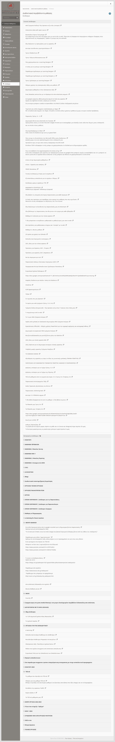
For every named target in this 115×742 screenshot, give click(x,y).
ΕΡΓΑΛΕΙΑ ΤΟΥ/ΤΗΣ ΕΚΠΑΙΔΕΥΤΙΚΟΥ (37, 626)
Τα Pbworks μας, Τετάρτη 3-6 (35, 409)
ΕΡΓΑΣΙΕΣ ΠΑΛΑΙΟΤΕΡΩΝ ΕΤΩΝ (34, 490)
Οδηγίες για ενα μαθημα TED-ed (36, 681)
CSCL (26, 467)
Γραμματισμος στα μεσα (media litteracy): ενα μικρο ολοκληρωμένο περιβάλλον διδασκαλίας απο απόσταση (60, 603)
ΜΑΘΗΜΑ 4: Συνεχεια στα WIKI (35, 463)
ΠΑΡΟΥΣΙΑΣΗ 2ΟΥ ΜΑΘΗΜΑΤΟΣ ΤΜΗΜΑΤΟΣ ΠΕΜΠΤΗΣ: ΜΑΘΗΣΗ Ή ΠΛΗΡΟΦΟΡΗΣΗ (51, 363)
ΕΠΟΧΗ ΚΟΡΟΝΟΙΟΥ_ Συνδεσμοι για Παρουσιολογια (41, 504)
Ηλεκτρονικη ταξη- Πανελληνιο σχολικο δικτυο (40, 644)
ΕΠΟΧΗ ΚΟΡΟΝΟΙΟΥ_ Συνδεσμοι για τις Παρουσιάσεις (42, 499)
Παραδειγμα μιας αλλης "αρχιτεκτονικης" (38, 537)
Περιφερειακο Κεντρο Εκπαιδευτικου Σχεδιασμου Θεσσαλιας (44, 266)
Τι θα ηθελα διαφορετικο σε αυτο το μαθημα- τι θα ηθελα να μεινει (46, 400)
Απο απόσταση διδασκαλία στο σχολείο (38, 584)
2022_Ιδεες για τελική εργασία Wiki (36, 340)
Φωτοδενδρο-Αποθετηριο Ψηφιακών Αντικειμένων (41, 639)
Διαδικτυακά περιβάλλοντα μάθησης (39, 8)
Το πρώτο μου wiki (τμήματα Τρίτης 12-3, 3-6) (39, 303)
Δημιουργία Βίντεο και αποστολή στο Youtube (40, 121)
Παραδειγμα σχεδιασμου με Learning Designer (40, 71)
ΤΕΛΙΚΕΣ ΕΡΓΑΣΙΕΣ (30, 729)
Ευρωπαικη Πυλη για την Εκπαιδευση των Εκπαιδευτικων (43, 653)
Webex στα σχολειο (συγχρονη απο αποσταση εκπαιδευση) (44, 649)
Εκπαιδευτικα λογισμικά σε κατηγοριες (37, 239)
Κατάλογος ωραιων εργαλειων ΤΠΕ (36, 183)
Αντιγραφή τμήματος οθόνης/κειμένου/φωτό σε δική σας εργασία (46, 99)
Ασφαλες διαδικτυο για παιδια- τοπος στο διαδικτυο (42, 280)
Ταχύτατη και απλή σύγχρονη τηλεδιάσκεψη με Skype (42, 109)
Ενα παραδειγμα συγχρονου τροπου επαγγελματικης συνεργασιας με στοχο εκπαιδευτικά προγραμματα (58, 662)
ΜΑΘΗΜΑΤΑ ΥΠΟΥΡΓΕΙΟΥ (33, 187)
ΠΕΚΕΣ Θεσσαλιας (31, 169)
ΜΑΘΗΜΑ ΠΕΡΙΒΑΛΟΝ (32, 444)
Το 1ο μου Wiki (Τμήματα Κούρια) (36, 317)
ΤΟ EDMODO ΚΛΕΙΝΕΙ (32, 354)
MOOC (28, 593)
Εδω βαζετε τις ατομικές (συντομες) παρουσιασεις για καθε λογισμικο (47, 195)
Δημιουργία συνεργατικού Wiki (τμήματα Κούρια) (41, 331)
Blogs (26, 477)
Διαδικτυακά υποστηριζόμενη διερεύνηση (38, 481)
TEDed (28, 294)
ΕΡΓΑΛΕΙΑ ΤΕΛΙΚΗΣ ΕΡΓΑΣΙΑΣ (34, 486)
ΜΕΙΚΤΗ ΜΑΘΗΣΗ (31, 522)
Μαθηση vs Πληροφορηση (33, 513)
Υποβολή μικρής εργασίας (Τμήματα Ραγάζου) (40, 349)
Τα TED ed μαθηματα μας (34, 697)
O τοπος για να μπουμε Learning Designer (39, 67)
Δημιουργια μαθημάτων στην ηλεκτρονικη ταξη (40, 90)
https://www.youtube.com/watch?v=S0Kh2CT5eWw (41, 550)
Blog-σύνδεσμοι (31, 612)
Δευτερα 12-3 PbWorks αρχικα (35, 395)
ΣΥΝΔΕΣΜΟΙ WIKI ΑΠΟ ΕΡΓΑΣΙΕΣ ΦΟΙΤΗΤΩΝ (38, 716)
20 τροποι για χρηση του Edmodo (36, 234)
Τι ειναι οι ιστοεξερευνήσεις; (35, 558)
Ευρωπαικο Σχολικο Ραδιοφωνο (35, 271)
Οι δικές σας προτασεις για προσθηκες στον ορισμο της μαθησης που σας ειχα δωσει (52, 199)
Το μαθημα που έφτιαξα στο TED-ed (37, 676)
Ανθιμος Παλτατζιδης (32, 424)
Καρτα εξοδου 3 (31, 693)
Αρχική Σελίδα (26, 8)
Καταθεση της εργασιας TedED (35, 688)
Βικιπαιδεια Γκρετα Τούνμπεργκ (35, 35)
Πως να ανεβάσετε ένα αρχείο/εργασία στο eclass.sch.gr (43, 151)
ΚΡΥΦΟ (27, 495)
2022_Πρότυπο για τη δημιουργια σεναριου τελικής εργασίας (44, 345)
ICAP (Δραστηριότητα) (32, 289)
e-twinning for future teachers (34, 518)
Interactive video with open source (36, 30)
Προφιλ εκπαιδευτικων (32, 658)
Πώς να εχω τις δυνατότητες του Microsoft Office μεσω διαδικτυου (46, 138)
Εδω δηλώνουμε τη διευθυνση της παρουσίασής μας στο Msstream (46, 207)
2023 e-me (28, 720)
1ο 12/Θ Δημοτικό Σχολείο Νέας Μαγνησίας (39, 616)
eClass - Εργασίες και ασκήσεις (35, 164)
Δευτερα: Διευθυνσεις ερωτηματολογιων (38, 48)
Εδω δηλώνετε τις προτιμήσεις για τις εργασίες (40, 44)
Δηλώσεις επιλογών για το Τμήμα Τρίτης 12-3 (39, 368)
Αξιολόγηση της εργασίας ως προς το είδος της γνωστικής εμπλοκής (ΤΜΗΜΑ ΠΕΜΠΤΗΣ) (52, 358)
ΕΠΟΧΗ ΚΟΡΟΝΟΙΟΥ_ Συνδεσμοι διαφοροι (38, 509)
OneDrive (29, 285)
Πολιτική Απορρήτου (78, 738)
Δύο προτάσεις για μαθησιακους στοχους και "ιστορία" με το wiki (45, 225)
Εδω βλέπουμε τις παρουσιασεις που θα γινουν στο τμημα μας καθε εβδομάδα (50, 211)
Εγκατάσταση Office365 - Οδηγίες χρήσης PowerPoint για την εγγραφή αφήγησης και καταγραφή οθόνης (57, 326)
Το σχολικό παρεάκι (32, 621)
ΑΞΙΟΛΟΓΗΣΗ (29, 472)
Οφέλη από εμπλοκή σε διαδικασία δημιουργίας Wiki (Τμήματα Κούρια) (47, 322)
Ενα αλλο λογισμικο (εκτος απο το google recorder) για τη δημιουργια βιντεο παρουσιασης (53, 527)
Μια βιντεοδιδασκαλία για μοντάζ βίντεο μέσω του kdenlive (44, 335)
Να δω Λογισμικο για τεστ (34, 257)
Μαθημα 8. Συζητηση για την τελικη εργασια (39, 216)
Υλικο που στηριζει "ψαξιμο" (34, 706)
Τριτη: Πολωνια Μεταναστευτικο (36, 57)
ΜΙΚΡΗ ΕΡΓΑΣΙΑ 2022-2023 (33, 702)
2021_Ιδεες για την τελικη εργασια (36, 243)
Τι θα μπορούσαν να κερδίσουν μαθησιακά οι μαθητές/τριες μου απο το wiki (49, 220)
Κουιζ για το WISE (31, 420)
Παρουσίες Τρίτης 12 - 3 (33, 116)
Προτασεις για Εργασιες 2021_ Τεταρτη (38, 248)
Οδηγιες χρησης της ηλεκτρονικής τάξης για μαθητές (42, 85)
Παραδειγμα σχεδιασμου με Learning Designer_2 (41, 76)
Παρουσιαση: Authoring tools (35, 391)
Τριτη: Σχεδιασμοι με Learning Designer (38, 80)
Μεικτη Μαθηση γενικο (33, 589)
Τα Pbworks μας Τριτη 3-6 (34, 404)
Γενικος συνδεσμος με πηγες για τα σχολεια (39, 174)
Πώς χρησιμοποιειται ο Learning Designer (39, 62)
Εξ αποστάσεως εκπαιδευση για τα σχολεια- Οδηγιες (42, 178)
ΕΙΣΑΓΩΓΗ (28, 440)
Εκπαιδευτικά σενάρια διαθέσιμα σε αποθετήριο (40, 635)
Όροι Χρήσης (68, 738)
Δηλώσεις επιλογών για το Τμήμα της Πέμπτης (40, 372)
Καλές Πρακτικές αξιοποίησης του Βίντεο (38, 386)
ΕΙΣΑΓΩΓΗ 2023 (29, 667)
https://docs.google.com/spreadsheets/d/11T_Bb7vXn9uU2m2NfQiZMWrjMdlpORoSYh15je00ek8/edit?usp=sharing (60, 276)
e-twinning (29, 630)
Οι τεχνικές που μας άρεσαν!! (35, 299)
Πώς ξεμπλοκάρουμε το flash (34, 131)
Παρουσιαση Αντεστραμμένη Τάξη (36, 381)
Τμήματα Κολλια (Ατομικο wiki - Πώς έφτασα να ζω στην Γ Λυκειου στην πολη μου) (51, 308)
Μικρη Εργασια (30, 725)
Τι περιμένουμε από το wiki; (34, 312)
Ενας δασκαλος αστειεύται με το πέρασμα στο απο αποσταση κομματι (47, 94)
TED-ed (28, 671)
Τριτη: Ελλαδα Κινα (32, 53)
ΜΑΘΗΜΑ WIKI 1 (30, 454)
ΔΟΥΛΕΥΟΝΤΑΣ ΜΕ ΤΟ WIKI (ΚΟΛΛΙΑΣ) (37, 607)
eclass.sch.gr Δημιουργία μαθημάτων (37, 160)
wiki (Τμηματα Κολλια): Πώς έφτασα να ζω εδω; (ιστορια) (43, 25)
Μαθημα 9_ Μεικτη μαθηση (34, 230)
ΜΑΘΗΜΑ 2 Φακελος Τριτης (34, 449)
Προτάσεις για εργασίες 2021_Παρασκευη (38, 253)
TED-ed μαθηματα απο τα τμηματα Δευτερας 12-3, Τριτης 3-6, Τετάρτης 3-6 (48, 377)
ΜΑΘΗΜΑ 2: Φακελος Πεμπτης (34, 458)
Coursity (28, 598)
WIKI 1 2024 (28, 711)
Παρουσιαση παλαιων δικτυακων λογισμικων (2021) (41, 262)
